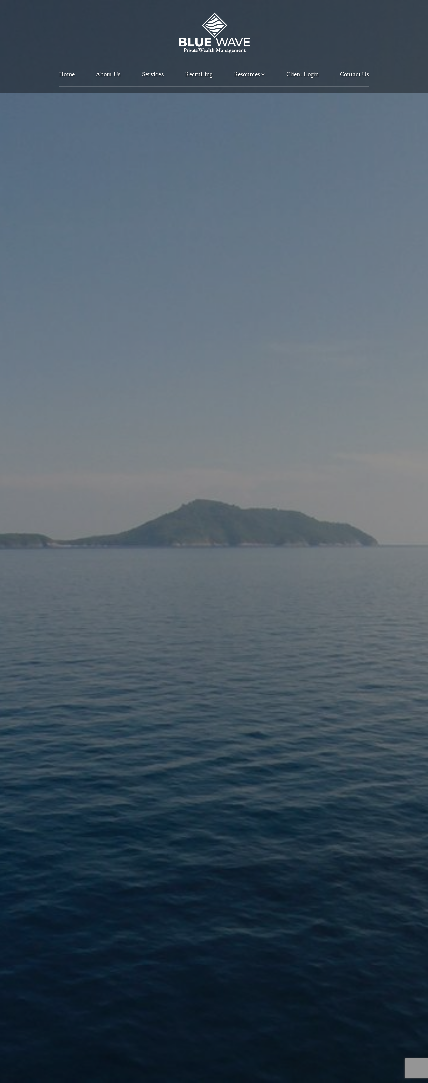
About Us (108, 74)
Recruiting (198, 74)
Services (153, 74)
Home (67, 74)
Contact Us (354, 74)
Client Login (302, 74)
